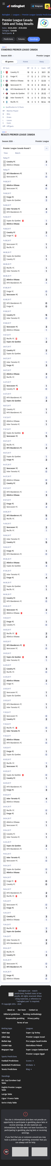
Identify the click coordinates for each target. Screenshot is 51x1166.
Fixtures (21, 39)
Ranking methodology (32, 1014)
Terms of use (22, 1023)
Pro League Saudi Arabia (36, 1041)
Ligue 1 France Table (10, 1098)
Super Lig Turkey (33, 1033)
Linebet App (7, 1045)
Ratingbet (6, 15)
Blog (28, 1069)
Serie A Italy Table (9, 1103)
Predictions (8, 39)
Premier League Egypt (35, 1054)
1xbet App (6, 1033)
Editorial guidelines (12, 1014)
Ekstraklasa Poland (34, 1045)
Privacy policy (33, 1018)
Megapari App (7, 1050)
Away (41, 62)
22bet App (6, 1037)
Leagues (16, 15)
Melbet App (6, 1041)
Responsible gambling (15, 1018)
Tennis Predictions (9, 1069)
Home (25, 62)
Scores (29, 1061)
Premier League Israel (35, 1037)
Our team (22, 1010)
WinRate (29, 1065)
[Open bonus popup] (47, 6)
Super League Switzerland (37, 1050)
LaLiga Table (7, 1094)
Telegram (39, 6)
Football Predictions (10, 1061)
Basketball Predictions (11, 1065)
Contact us (33, 1010)
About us (11, 1010)
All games (9, 62)
